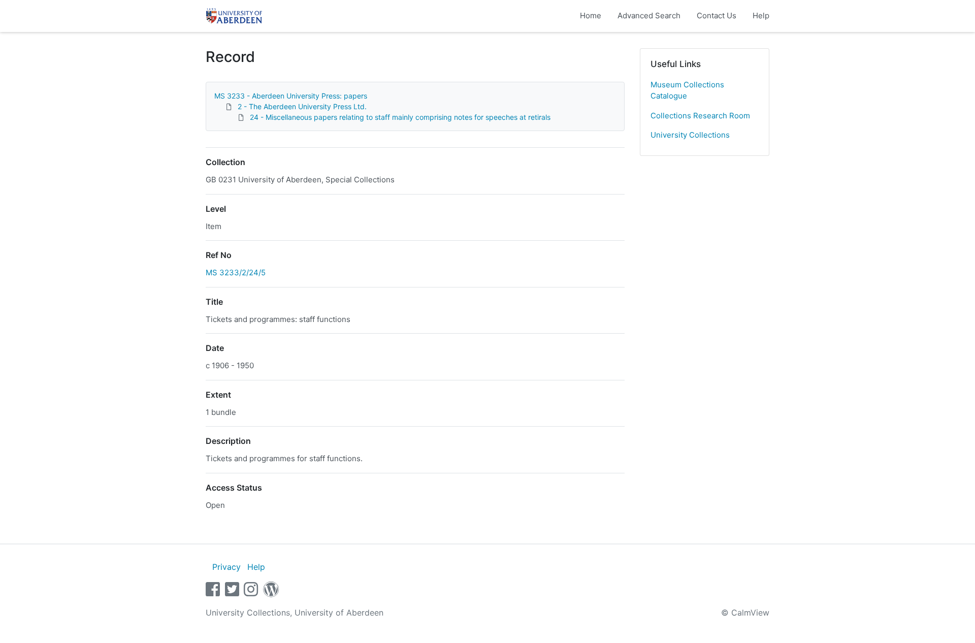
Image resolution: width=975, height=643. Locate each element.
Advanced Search (649, 15)
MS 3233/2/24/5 (236, 272)
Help (761, 15)
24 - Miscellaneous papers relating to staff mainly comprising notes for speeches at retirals (400, 117)
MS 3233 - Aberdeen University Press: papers (290, 95)
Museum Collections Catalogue (687, 90)
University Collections (690, 135)
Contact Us (716, 15)
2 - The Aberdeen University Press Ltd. (302, 106)
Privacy (226, 567)
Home (590, 15)
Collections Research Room (700, 115)
